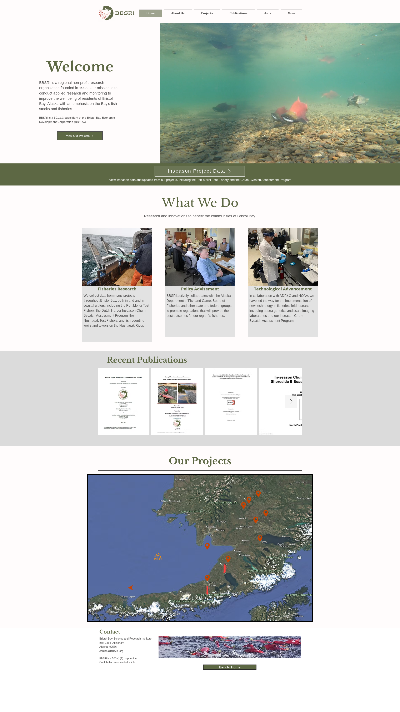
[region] (155, 553)
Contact (109, 632)
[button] (291, 13)
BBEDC (80, 121)
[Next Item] (291, 401)
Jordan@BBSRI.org (111, 650)
